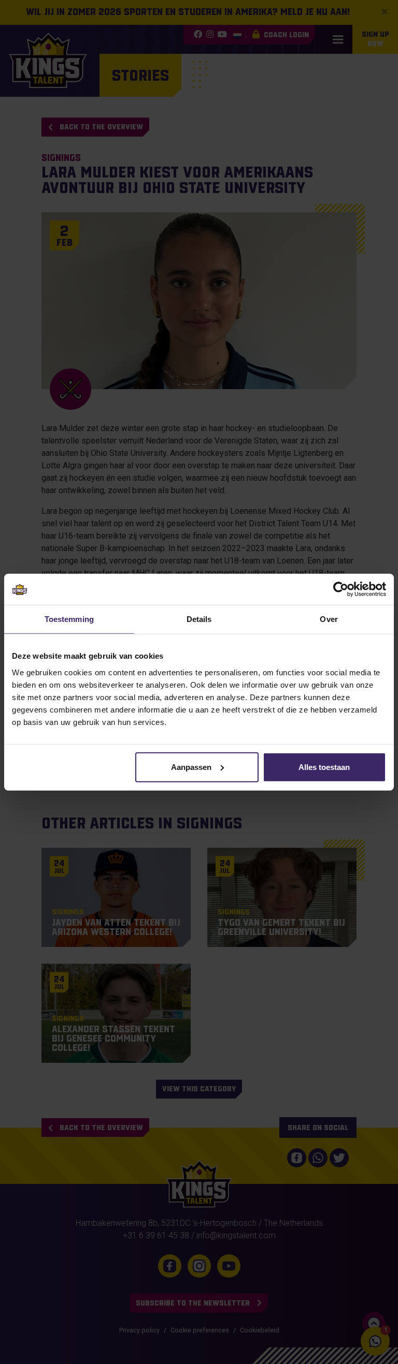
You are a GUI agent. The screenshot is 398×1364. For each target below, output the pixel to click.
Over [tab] (328, 619)
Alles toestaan (324, 766)
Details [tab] (199, 619)
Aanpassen (191, 766)
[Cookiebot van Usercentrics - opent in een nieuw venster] (340, 589)
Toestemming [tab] (69, 619)
